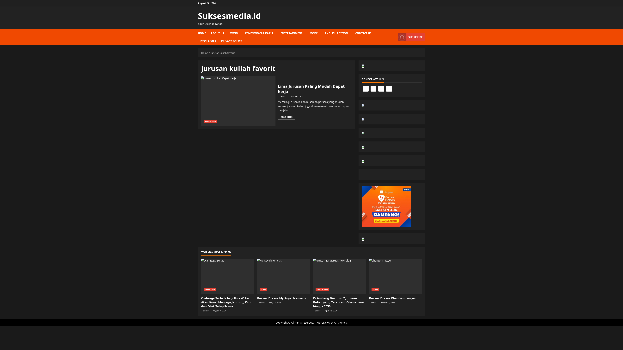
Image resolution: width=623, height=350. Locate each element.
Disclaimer (208, 41)
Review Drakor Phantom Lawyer (392, 298)
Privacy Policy (231, 41)
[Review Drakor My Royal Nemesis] (283, 276)
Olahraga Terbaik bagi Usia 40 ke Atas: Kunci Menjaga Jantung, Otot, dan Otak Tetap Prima (226, 302)
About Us (217, 33)
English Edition (336, 33)
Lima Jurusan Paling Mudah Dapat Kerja (238, 101)
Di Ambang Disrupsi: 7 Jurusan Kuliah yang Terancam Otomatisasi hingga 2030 (338, 302)
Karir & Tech (322, 289)
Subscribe (415, 37)
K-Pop (263, 289)
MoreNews (323, 322)
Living (233, 33)
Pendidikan (210, 121)
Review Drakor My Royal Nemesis (281, 298)
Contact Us (363, 33)
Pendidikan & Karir (259, 33)
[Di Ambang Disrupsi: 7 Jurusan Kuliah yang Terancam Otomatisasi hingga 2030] (339, 276)
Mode (314, 33)
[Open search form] (395, 37)
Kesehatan (210, 289)
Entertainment (291, 33)
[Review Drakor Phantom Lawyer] (395, 276)
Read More (288, 117)
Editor (282, 96)
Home (202, 33)
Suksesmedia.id (229, 15)
